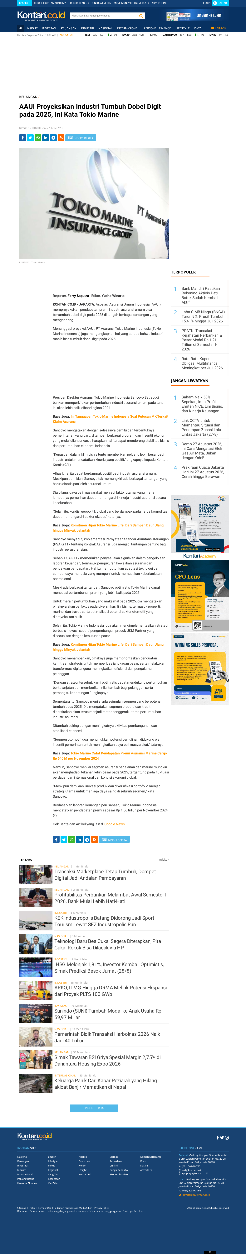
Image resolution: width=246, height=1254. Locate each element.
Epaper (23, 3)
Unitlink (114, 1165)
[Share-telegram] (53, 137)
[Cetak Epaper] (194, 19)
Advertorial (146, 1170)
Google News (114, 824)
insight (32, 28)
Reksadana (116, 1161)
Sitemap (21, 1207)
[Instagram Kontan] (227, 1137)
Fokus (51, 1165)
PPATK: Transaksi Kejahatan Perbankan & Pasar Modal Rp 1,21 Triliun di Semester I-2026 (202, 339)
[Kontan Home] (20, 28)
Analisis (83, 1156)
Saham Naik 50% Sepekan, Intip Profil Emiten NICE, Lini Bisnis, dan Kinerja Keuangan (202, 404)
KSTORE (38, 3)
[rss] (61, 137)
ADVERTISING (159, 3)
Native (144, 1165)
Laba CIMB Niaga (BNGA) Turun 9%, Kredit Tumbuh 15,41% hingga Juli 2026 (203, 316)
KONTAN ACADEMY (55, 3)
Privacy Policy (101, 1207)
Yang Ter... (54, 1174)
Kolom (82, 1165)
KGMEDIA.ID (142, 3)
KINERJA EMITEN (101, 3)
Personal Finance (157, 28)
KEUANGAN (28, 97)
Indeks (164, 859)
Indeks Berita (94, 1107)
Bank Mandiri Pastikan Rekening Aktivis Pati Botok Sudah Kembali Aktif (201, 295)
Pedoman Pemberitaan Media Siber (73, 1207)
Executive (84, 1161)
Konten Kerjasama (150, 1156)
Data (197, 28)
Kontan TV (85, 1174)
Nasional (105, 28)
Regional (53, 1170)
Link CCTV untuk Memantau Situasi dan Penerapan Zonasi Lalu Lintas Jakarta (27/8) (201, 427)
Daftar (222, 3)
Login (206, 3)
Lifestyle (183, 28)
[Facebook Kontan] (217, 1137)
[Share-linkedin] (45, 137)
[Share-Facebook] (22, 137)
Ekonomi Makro (119, 1174)
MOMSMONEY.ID (123, 3)
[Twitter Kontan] (222, 1137)
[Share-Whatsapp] (38, 137)
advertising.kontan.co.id (195, 1194)
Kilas (142, 1161)
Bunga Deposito (119, 1170)
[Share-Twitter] (30, 137)
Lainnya (221, 28)
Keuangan (68, 28)
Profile (32, 1207)
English (52, 1156)
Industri (87, 28)
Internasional (128, 28)
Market (114, 1156)
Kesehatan (54, 1178)
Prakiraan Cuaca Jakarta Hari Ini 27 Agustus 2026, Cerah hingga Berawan (203, 472)
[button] (141, 15)
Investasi (49, 28)
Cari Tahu (53, 1183)
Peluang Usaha (25, 1178)
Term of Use (44, 1207)
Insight (83, 1170)
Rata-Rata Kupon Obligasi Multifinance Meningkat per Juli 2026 (202, 363)
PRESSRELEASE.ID (79, 3)
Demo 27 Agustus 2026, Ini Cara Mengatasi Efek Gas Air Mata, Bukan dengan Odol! (202, 451)
